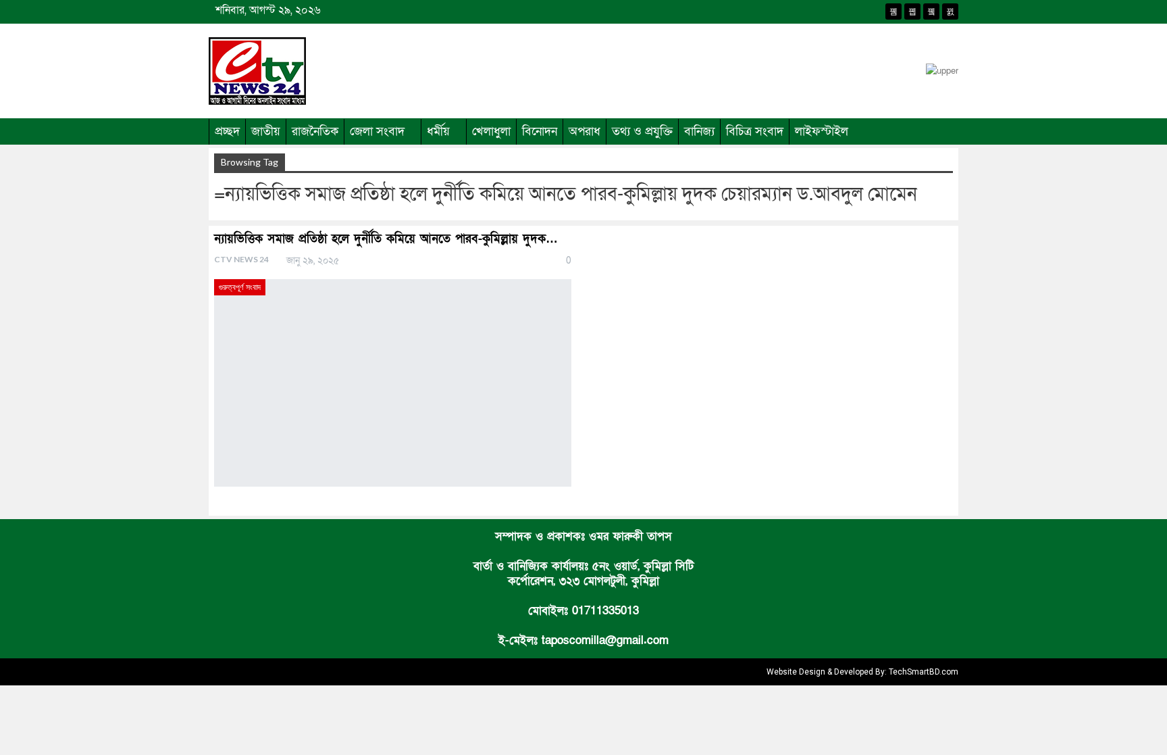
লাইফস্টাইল (821, 131)
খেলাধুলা (491, 131)
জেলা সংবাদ (377, 131)
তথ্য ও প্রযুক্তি (642, 131)
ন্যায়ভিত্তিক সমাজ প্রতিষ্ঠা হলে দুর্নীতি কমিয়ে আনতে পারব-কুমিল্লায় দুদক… (386, 239)
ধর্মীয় (438, 131)
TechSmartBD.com (923, 672)
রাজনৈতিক (315, 131)
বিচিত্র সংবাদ (754, 131)
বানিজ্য (699, 131)
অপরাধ (584, 131)
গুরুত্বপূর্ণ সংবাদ (240, 287)
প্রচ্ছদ (227, 131)
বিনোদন (539, 131)
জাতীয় (265, 131)
